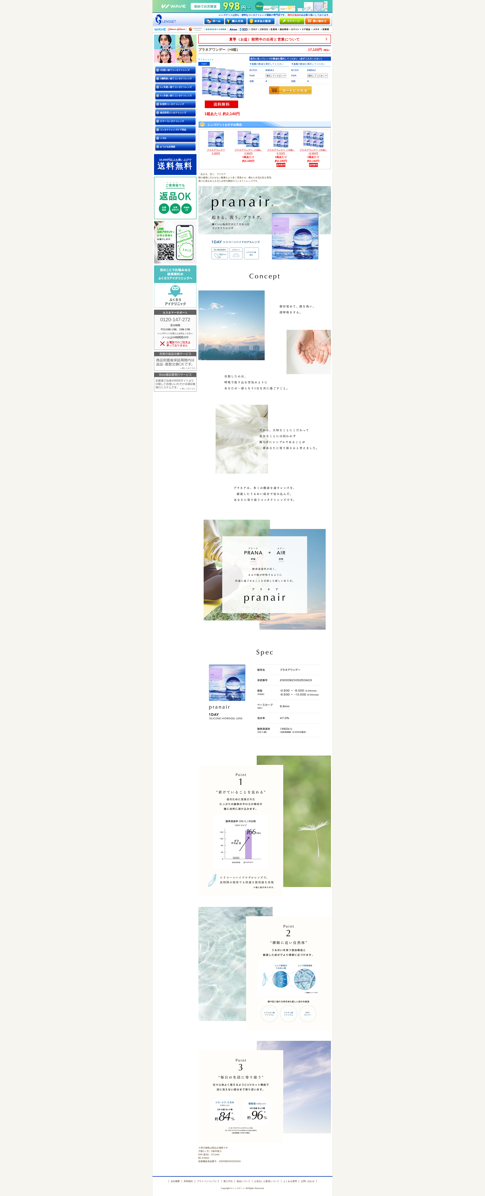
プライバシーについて (208, 1181)
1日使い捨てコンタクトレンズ (174, 70)
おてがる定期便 (167, 146)
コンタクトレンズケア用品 (173, 129)
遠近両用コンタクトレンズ (173, 112)
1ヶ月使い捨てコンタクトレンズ (176, 87)
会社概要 (175, 1181)
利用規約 (188, 1181)
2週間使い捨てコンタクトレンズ (176, 78)
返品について (243, 1181)
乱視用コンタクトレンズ (172, 104)
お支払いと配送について (266, 1181)
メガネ (163, 138)
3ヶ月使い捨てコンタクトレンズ (176, 95)
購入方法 (228, 1181)
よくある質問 (290, 1181)
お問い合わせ (307, 1181)
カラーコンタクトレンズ (172, 121)
